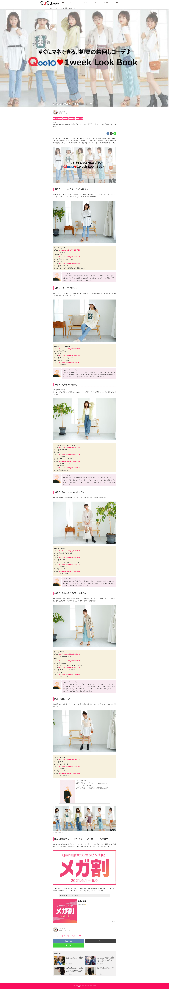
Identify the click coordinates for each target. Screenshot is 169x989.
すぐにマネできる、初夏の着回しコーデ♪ (73, 104)
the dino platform (86, 987)
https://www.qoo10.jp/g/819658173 (69, 551)
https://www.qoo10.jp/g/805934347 (69, 362)
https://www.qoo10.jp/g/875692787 (69, 257)
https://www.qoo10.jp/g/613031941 (69, 654)
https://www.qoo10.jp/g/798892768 (69, 564)
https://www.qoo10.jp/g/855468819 (69, 263)
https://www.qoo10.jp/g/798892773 (69, 766)
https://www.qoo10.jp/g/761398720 (69, 250)
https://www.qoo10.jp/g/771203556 (69, 468)
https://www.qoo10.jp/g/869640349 (69, 447)
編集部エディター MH (65, 113)
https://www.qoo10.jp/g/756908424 (69, 461)
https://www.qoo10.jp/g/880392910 (69, 773)
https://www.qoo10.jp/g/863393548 (69, 349)
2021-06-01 (62, 111)
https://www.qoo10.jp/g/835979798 (69, 667)
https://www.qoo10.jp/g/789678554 (69, 454)
